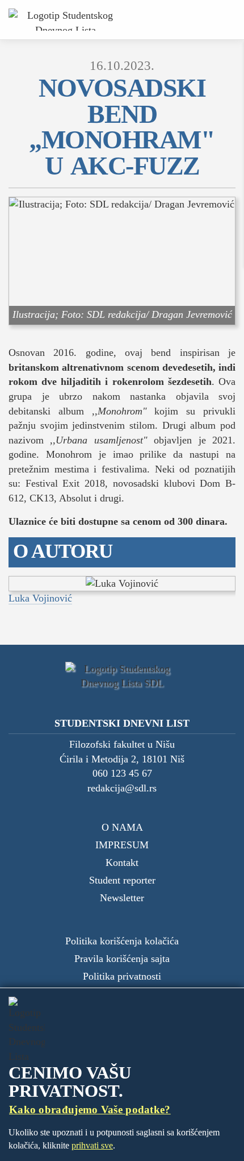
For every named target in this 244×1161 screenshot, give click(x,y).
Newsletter (122, 897)
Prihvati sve (92, 1145)
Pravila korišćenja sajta (122, 958)
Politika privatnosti (122, 976)
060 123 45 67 (122, 773)
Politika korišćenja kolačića (122, 941)
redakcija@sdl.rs (122, 788)
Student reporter (122, 880)
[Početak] (65, 19)
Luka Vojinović (40, 598)
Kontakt (122, 862)
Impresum (122, 845)
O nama (122, 827)
